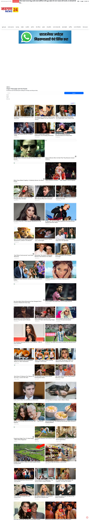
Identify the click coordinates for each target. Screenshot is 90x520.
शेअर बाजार (85, 27)
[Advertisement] (60, 14)
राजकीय (27, 27)
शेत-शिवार (38, 27)
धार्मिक (70, 27)
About (7, 96)
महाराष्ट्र (17, 27)
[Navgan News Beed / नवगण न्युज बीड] (10, 10)
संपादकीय (49, 27)
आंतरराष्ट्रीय (64, 27)
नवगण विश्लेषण (77, 27)
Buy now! (8, 99)
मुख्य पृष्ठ (4, 27)
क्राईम (43, 27)
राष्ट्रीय (22, 27)
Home (7, 95)
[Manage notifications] (87, 517)
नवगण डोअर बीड (56, 27)
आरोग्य (32, 27)
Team (7, 97)
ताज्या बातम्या (11, 27)
